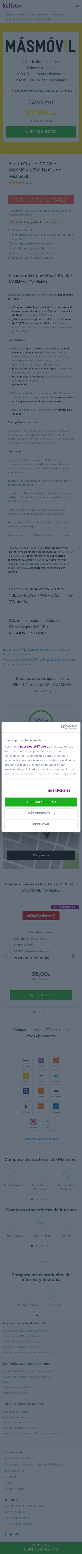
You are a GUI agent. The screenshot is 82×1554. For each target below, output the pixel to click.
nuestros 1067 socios (35, 746)
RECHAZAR (41, 824)
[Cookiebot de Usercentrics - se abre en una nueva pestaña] (61, 727)
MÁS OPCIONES (58, 790)
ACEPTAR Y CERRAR (41, 802)
